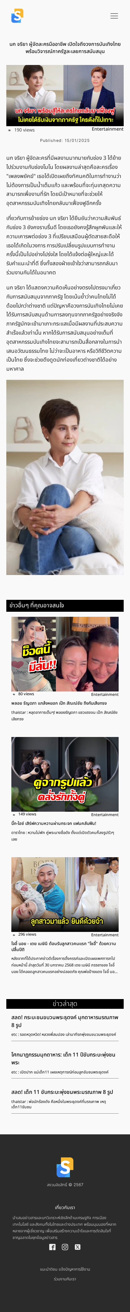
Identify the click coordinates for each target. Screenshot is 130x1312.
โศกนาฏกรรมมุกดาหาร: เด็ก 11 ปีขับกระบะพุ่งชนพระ (63, 1059)
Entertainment (108, 129)
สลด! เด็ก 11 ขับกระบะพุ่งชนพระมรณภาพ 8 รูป (62, 1092)
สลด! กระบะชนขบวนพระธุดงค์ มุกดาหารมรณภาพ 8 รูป (64, 1022)
